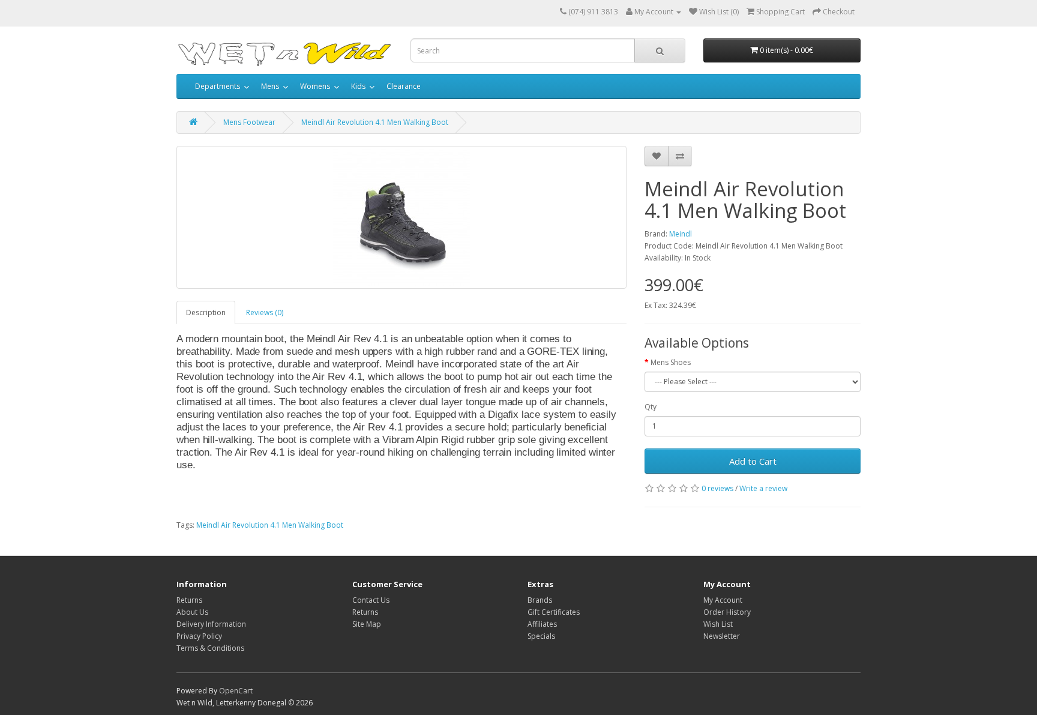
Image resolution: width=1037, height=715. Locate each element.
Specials (541, 636)
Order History (727, 612)
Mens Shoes (671, 362)
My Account (722, 600)
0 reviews (717, 488)
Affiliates (542, 624)
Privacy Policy (199, 636)
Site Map (366, 624)
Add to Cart (753, 461)
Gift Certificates (554, 612)
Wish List (718, 624)
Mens (270, 86)
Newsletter (721, 636)
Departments (217, 86)
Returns (189, 600)
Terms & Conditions (210, 648)
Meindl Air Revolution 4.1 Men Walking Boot (374, 122)
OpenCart (236, 691)
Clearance (403, 86)
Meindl (680, 234)
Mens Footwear (249, 122)
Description (206, 312)
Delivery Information (211, 624)
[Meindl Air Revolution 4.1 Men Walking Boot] (401, 217)
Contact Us (370, 600)
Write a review (763, 488)
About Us (192, 612)
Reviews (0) (264, 312)
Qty (651, 407)
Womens (315, 86)
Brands (540, 600)
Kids (358, 86)
